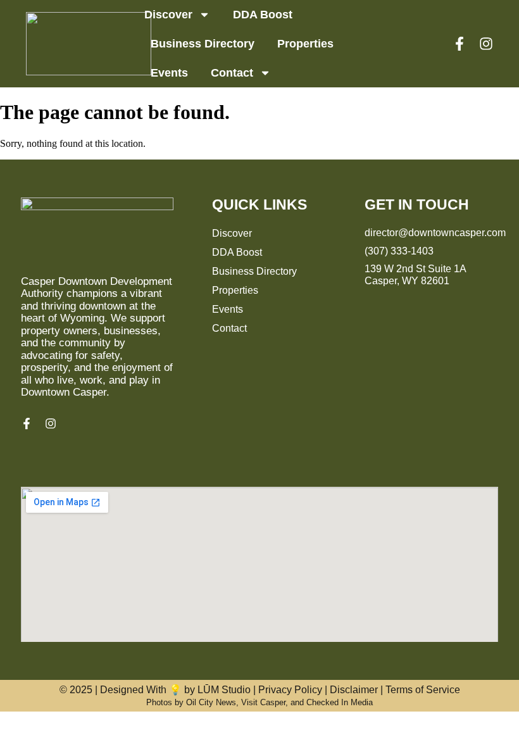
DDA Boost (262, 14)
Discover (168, 14)
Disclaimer (354, 689)
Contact (232, 72)
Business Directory (202, 43)
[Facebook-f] (459, 44)
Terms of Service (422, 689)
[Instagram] (486, 44)
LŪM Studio (224, 689)
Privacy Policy (290, 689)
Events (169, 72)
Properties (305, 43)
